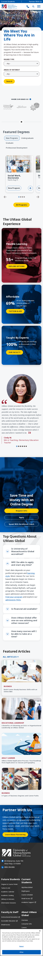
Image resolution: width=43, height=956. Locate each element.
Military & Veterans (7, 899)
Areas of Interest (12, 70)
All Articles (9, 657)
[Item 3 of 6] (20, 446)
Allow (21, 952)
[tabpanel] (21, 181)
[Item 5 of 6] (24, 446)
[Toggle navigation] (38, 6)
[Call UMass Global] (28, 6)
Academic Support (29, 902)
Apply (21, 517)
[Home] (9, 6)
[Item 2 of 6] (18, 446)
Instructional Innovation (10, 917)
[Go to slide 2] (20, 197)
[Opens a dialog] (30, 99)
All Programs (21, 205)
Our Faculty (14, 352)
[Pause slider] (21, 122)
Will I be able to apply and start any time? (22, 563)
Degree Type (9, 59)
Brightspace (26, 891)
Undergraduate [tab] (27, 138)
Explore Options (17, 266)
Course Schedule (27, 895)
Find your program (13, 597)
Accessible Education (9, 921)
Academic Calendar (7, 892)
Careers (24, 928)
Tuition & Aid (15, 311)
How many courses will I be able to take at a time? (24, 634)
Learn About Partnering (15, 834)
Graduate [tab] (9, 143)
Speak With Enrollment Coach (21, 524)
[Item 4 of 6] (22, 446)
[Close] (40, 931)
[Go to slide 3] (22, 197)
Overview (25, 920)
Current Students (8, 1)
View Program (14, 188)
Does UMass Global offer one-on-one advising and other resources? (24, 620)
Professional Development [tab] (16, 148)
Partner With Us (35, 1)
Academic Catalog (7, 895)
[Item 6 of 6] (26, 446)
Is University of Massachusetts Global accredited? (22, 551)
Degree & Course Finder (9, 884)
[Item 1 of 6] (16, 446)
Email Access (27, 898)
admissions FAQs (13, 600)
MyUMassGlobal (27, 887)
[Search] (33, 6)
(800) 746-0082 (9, 867)
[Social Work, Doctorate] (30, 188)
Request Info (21, 511)
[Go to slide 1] (19, 197)
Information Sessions (8, 903)
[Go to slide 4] (24, 197)
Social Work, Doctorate (14, 176)
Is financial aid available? (24, 608)
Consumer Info (27, 924)
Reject (21, 946)
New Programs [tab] (12, 138)
